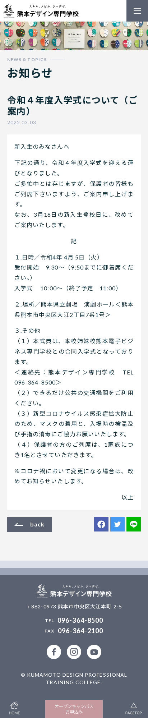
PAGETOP (133, 707)
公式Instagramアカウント (74, 652)
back (37, 524)
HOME (14, 707)
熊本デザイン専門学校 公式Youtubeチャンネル (94, 652)
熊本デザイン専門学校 (41, 11)
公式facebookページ (54, 652)
